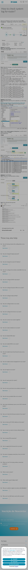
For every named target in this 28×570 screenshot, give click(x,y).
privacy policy (12, 550)
